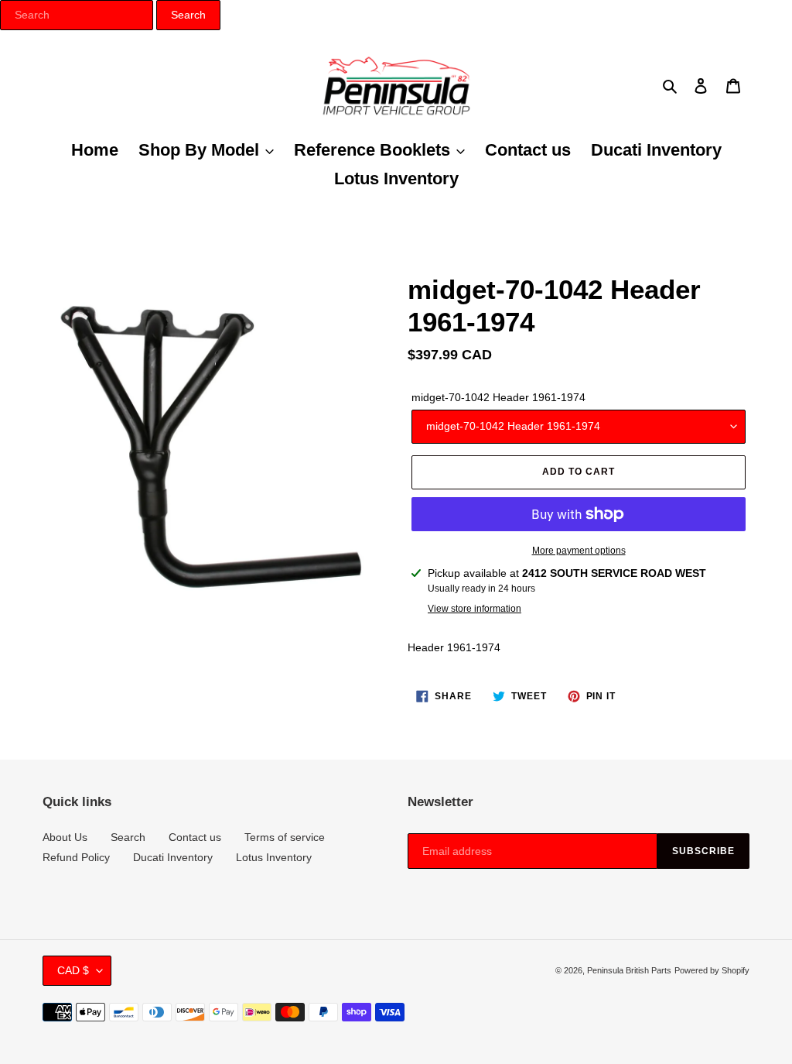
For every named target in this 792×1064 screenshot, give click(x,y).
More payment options (579, 550)
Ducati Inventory (173, 857)
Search (128, 837)
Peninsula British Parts (629, 970)
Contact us (195, 837)
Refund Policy (76, 857)
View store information (474, 608)
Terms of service (284, 837)
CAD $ (73, 970)
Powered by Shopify (711, 970)
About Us (65, 837)
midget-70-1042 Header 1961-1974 (498, 397)
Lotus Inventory (274, 857)
